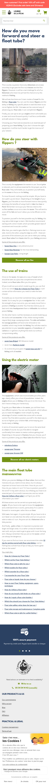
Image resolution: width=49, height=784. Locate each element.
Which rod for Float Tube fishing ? (17, 560)
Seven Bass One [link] (10, 246)
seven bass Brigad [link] (11, 341)
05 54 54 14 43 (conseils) (26, 687)
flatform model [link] (18, 345)
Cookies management (10, 727)
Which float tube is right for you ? (17, 564)
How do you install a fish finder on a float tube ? (23, 594)
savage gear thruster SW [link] (14, 453)
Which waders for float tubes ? (16, 568)
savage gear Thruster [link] (12, 449)
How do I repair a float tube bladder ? (19, 598)
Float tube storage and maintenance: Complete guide (25, 609)
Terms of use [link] (6, 731)
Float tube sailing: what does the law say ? (21, 605)
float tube (12, 102)
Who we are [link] (6, 704)
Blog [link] (3, 708)
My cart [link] (45, 12)
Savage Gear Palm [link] (11, 254)
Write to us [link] (26, 683)
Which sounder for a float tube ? (17, 572)
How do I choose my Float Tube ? (27, 289)
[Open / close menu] (4, 12)
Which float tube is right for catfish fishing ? (21, 613)
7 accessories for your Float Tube (17, 576)
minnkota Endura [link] (11, 445)
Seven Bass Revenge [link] (12, 250)
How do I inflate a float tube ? (13, 496)
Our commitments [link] (9, 700)
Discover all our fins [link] (24, 260)
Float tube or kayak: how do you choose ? (20, 579)
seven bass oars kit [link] (33, 349)
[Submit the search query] (44, 20)
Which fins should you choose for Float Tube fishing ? (25, 601)
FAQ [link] (3, 712)
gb (37, 14)
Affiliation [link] (5, 715)
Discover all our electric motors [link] (25, 459)
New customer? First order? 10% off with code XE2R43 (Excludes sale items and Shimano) (24, 4)
